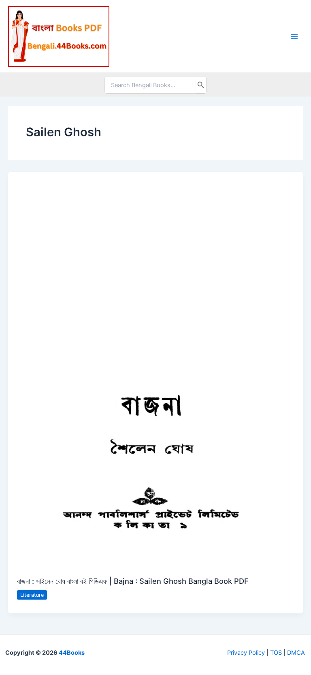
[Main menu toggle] (294, 36)
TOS (276, 652)
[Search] (201, 85)
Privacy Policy (246, 652)
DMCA (296, 652)
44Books (72, 652)
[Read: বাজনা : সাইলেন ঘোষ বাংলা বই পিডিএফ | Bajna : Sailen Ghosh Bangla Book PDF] (155, 369)
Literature (32, 595)
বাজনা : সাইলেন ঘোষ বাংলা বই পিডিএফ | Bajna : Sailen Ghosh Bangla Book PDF (133, 580)
